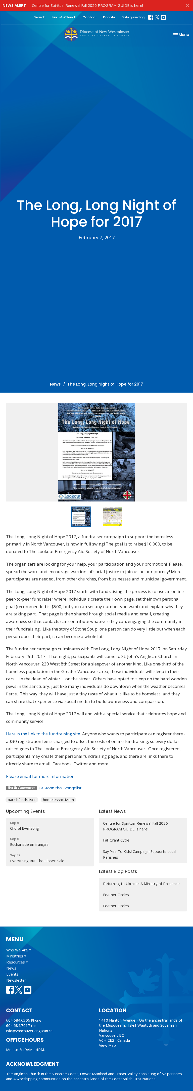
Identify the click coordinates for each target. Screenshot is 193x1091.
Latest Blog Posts (118, 871)
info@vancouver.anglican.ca (29, 1030)
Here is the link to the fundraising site (43, 734)
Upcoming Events (25, 811)
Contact (89, 17)
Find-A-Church (64, 17)
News (55, 384)
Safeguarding (133, 17)
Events (12, 974)
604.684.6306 (18, 1020)
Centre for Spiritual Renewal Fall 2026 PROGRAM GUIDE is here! (87, 5)
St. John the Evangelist (60, 787)
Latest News (112, 811)
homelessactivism (58, 799)
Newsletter (16, 980)
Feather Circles (116, 894)
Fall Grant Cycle (116, 840)
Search (39, 17)
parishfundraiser (22, 799)
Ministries (15, 955)
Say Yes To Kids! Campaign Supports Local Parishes (139, 854)
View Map (107, 1045)
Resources (16, 961)
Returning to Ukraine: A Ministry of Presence (141, 883)
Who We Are (17, 949)
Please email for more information (40, 776)
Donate (109, 17)
